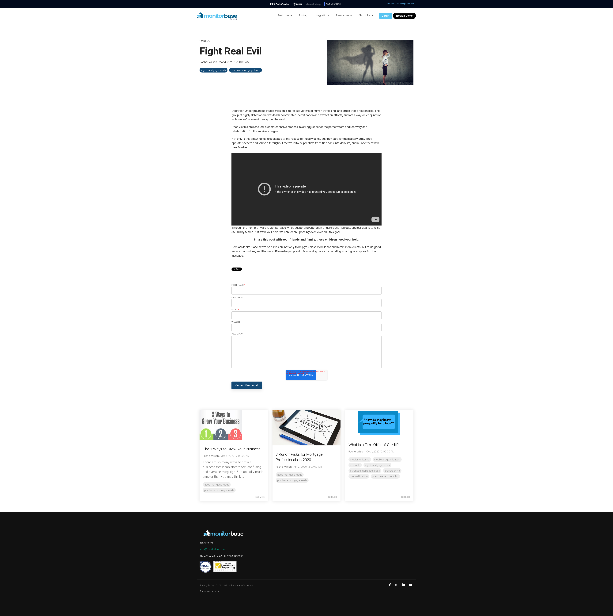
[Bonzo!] (297, 4)
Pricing (303, 15)
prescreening (392, 470)
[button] (390, 584)
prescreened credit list (385, 476)
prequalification (359, 476)
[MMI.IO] (280, 4)
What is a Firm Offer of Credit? (373, 445)
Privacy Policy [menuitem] (207, 585)
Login (386, 15)
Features (283, 15)
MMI (412, 4)
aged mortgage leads (213, 70)
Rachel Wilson (209, 62)
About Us (364, 15)
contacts (355, 465)
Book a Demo (404, 15)
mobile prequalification (387, 459)
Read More (259, 497)
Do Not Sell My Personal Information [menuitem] (234, 585)
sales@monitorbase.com (212, 549)
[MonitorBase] (313, 4)
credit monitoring (359, 459)
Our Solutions (333, 3)
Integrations (321, 15)
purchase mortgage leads (245, 70)
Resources (342, 15)
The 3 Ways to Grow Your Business (232, 449)
